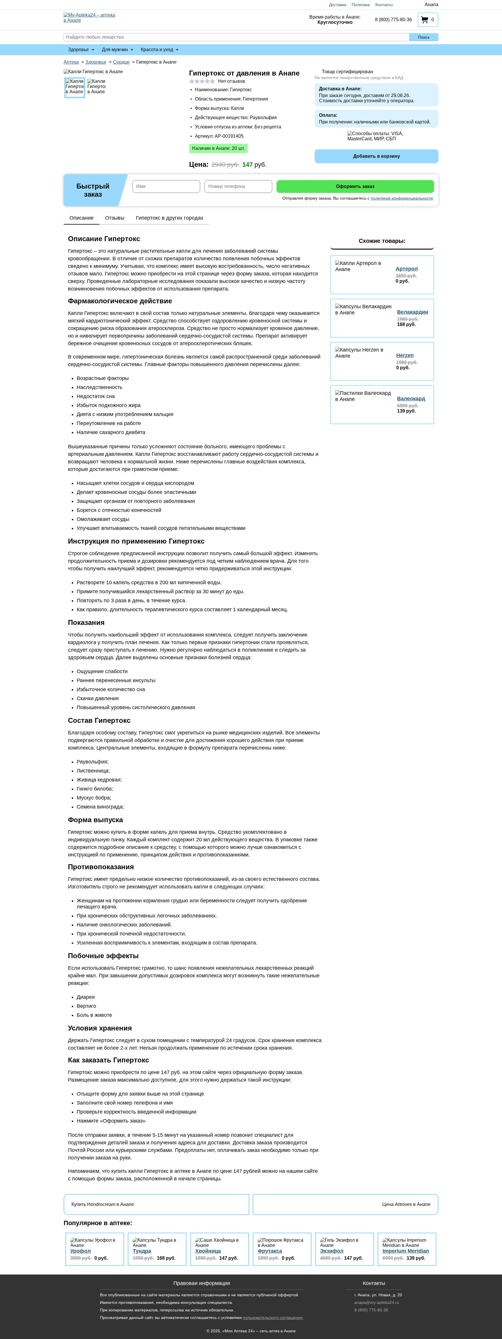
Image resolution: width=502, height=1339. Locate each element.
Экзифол (331, 1251)
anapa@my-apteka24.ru (376, 1302)
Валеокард (411, 398)
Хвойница (208, 1251)
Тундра (142, 1251)
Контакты (384, 4)
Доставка (337, 4)
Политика (361, 4)
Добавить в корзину (376, 156)
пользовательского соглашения (273, 1317)
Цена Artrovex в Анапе (406, 1204)
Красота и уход (157, 49)
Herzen (405, 355)
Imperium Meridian (406, 1251)
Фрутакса (270, 1251)
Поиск (423, 37)
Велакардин (412, 312)
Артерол (407, 269)
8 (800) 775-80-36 (393, 19)
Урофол (80, 1251)
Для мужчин (115, 49)
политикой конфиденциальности (402, 198)
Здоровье (78, 49)
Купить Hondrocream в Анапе (102, 1204)
